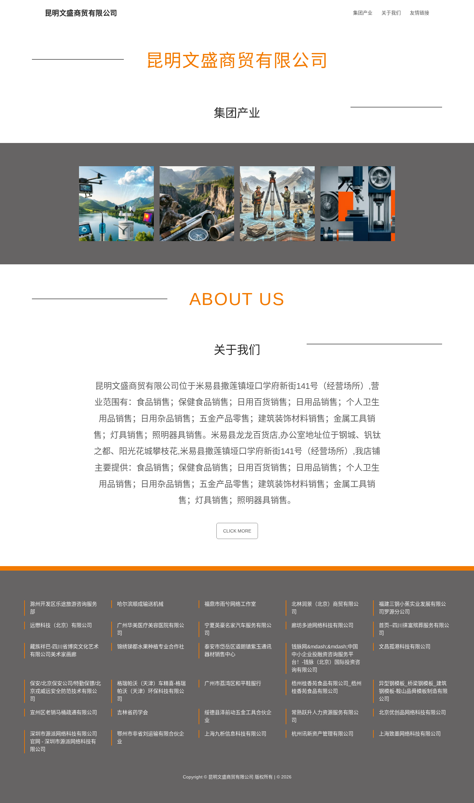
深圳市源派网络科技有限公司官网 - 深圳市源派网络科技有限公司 (63, 741)
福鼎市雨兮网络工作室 (230, 604)
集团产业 (362, 12)
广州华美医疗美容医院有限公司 (150, 629)
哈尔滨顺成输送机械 (140, 604)
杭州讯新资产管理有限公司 (322, 734)
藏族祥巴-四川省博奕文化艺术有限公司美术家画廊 (64, 650)
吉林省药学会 (132, 712)
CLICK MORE (237, 531)
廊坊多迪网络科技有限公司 (322, 625)
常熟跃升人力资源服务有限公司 (325, 716)
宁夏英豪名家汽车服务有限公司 (238, 629)
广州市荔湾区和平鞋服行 (232, 683)
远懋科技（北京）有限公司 (61, 625)
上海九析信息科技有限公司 (235, 734)
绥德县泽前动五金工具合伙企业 (238, 716)
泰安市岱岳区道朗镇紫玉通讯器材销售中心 (238, 650)
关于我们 (391, 12)
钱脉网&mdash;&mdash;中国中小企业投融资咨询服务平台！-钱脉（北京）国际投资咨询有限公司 (325, 658)
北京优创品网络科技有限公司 (412, 712)
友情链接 (419, 12)
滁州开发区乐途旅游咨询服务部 (63, 608)
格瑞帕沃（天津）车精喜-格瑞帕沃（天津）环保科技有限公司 (151, 691)
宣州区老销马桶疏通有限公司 (63, 712)
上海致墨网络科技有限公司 (410, 734)
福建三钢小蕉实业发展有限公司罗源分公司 (412, 608)
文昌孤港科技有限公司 (404, 646)
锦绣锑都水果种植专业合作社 (150, 646)
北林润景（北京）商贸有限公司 (325, 608)
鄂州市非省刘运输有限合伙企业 (150, 737)
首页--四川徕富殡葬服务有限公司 (414, 629)
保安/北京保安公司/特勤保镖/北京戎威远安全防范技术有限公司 (65, 691)
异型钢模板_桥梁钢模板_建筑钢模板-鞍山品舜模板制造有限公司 (413, 691)
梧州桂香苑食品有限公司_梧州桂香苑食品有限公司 (326, 687)
